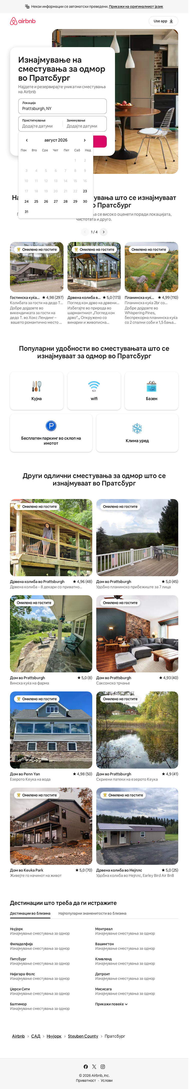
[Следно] (104, 232)
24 (26, 201)
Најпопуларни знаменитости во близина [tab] (92, 913)
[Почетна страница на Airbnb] (23, 21)
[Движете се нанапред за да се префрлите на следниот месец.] (84, 140)
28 (66, 201)
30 (85, 201)
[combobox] (62, 108)
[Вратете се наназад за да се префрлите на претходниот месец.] (27, 140)
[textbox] (40, 126)
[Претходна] (85, 232)
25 (36, 201)
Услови (106, 1080)
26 (46, 201)
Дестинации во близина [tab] (30, 913)
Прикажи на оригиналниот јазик (136, 6)
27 (56, 201)
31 (26, 211)
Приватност (86, 1080)
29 (75, 201)
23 (85, 191)
